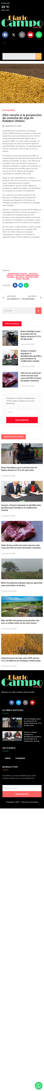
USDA (18, 279)
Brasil (24, 274)
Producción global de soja (23, 276)
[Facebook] (5, 34)
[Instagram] (22, 34)
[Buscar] (38, 56)
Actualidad (8, 110)
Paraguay (20, 275)
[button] (4, 42)
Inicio (8, 758)
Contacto (20, 758)
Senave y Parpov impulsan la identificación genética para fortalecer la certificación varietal (31, 356)
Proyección (31, 277)
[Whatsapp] (39, 34)
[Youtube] (30, 34)
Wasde (26, 279)
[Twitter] (18, 702)
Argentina (13, 274)
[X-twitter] (13, 34)
